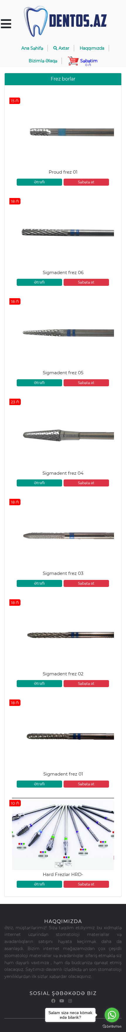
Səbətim (88, 62)
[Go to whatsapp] (112, 1015)
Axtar (63, 48)
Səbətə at (86, 182)
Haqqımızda (92, 48)
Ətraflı (39, 182)
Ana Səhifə (32, 48)
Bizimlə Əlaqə (43, 60)
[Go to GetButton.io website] (112, 1026)
